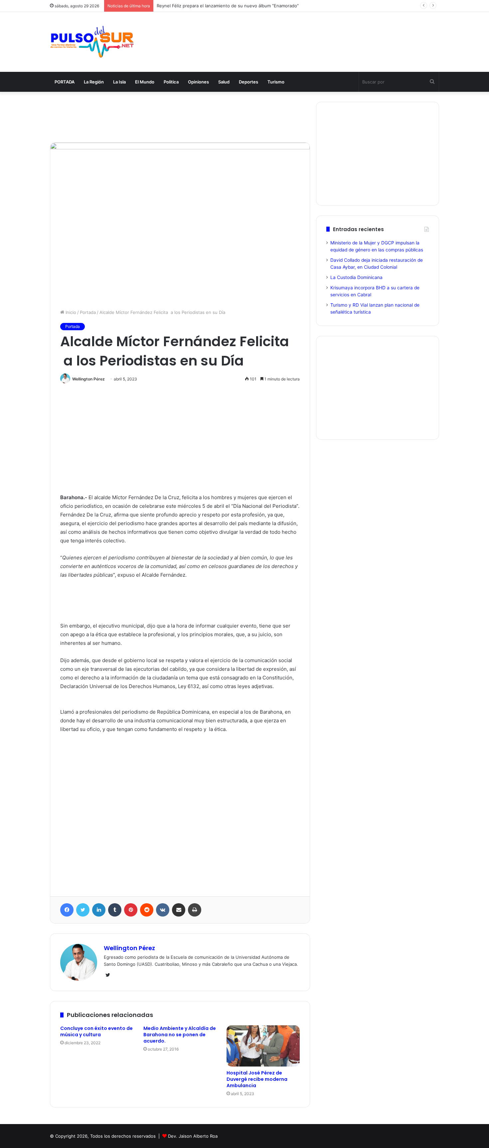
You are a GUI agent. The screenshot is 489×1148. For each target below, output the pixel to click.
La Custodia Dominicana (356, 277)
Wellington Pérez (88, 378)
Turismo (275, 81)
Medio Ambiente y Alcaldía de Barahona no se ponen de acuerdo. (179, 1034)
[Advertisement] (311, 34)
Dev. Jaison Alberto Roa (193, 1136)
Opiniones (198, 81)
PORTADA (65, 81)
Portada (88, 312)
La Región (94, 81)
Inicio (70, 312)
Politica (171, 81)
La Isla (119, 81)
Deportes (248, 81)
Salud (224, 81)
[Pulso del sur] (92, 42)
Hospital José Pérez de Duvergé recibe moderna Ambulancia (257, 1079)
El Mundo (144, 81)
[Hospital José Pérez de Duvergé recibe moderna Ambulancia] (263, 1046)
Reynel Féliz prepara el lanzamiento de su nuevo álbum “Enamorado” (228, 5)
